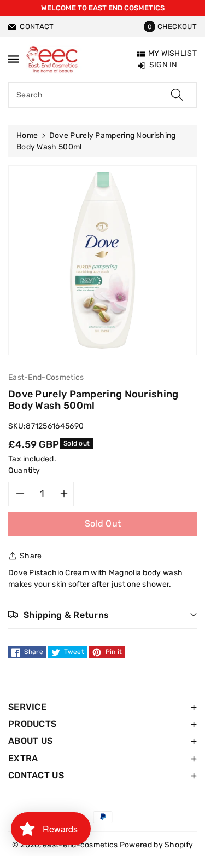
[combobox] (102, 95)
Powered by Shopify (156, 844)
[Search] (177, 95)
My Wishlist (172, 53)
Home (27, 135)
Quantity (24, 470)
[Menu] (13, 59)
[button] (170, 26)
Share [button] (31, 555)
